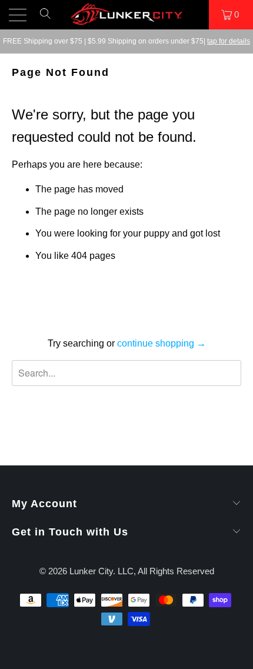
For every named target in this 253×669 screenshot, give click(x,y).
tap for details (228, 41)
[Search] (45, 18)
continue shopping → (161, 343)
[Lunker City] (127, 14)
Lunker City (91, 571)
